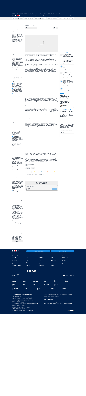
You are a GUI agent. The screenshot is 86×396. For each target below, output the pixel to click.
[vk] (30, 271)
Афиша (35, 13)
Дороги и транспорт (29, 262)
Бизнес (27, 257)
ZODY (52, 13)
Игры (54, 13)
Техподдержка (14, 263)
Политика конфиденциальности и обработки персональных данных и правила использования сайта (58, 303)
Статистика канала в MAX (16, 266)
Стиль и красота (65, 257)
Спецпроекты (64, 263)
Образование (41, 266)
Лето (40, 260)
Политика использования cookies (48, 299)
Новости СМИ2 (28, 195)
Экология (63, 260)
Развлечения (53, 263)
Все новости (17, 22)
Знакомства (21, 13)
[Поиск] (68, 15)
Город (27, 260)
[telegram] (27, 271)
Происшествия (53, 260)
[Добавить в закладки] (54, 28)
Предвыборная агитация (16, 265)
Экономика (28, 168)
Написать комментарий (32, 27)
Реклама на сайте (15, 255)
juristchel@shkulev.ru (35, 303)
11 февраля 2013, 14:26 (28, 25)
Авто (27, 255)
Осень (52, 257)
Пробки (48, 13)
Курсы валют (44, 13)
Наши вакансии (15, 262)
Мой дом (41, 262)
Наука (40, 263)
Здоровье (28, 266)
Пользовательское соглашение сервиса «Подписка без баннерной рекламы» (54, 302)
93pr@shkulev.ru (57, 296)
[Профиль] (73, 15)
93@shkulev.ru (23, 302)
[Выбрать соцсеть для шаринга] (57, 28)
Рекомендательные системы (48, 300)
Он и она (52, 255)
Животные (28, 265)
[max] (33, 271)
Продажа (33, 168)
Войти (29, 189)
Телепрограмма (30, 13)
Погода (25, 13)
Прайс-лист (14, 257)
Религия (52, 265)
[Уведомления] (71, 15)
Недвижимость (15, 13)
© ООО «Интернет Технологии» (28, 310)
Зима (40, 255)
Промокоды (58, 13)
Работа (52, 262)
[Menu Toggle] (13, 15)
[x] (35, 271)
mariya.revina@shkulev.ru (15, 308)
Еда (27, 263)
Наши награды (14, 260)
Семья (52, 266)
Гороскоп (39, 13)
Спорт (63, 255)
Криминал (41, 257)
